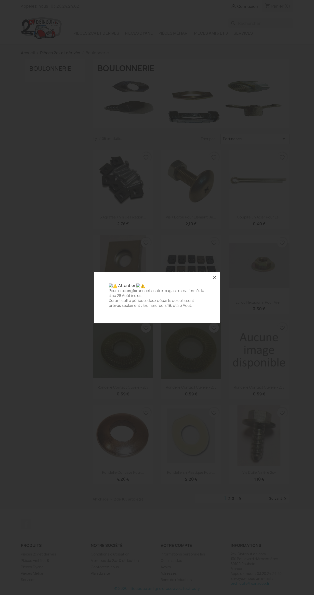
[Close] (214, 277)
